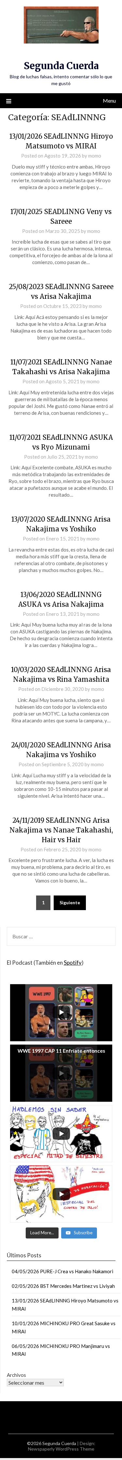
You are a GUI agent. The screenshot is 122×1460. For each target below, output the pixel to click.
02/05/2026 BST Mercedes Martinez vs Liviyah (63, 1286)
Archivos (16, 1375)
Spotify (73, 962)
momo (94, 156)
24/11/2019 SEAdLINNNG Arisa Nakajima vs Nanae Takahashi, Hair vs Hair (61, 830)
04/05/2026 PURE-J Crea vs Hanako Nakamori (62, 1271)
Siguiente (70, 902)
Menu (109, 100)
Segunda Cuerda (61, 66)
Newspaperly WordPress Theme (61, 1449)
